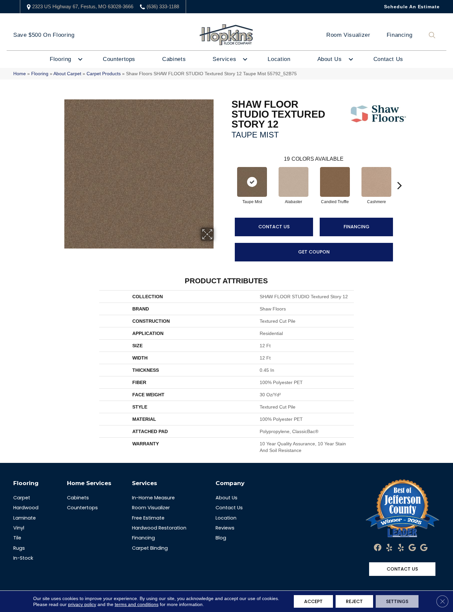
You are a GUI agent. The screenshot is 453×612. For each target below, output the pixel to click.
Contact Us (388, 59)
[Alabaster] (293, 181)
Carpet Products (104, 73)
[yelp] (389, 548)
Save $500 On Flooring (43, 35)
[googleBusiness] (412, 548)
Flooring (60, 59)
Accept (313, 601)
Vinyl (18, 528)
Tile (17, 537)
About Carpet (67, 73)
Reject (354, 601)
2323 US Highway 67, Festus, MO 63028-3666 (82, 6)
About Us (329, 59)
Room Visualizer (348, 35)
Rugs (19, 548)
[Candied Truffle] (335, 181)
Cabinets (174, 59)
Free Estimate (148, 518)
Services (224, 59)
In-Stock (23, 558)
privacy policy (82, 604)
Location (279, 59)
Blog (221, 537)
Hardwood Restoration (159, 528)
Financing (400, 35)
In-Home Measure (153, 497)
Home (19, 73)
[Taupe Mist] (252, 181)
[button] (433, 35)
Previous (228, 175)
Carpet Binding (150, 548)
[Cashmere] (376, 181)
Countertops (119, 59)
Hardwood (25, 507)
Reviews (225, 528)
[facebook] (377, 548)
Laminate (24, 518)
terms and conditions (137, 604)
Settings (397, 601)
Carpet (21, 497)
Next (400, 175)
